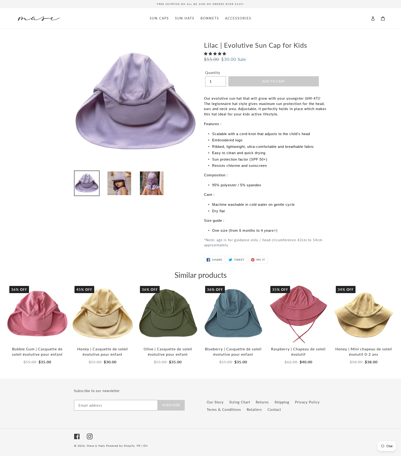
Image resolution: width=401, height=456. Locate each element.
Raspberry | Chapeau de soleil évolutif (298, 351)
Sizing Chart (239, 402)
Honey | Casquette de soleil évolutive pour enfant (102, 351)
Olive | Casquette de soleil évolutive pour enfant (168, 351)
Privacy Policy (307, 402)
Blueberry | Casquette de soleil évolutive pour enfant (233, 351)
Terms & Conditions (224, 409)
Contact (274, 409)
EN (145, 445)
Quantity (212, 72)
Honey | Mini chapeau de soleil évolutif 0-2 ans (363, 351)
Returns (262, 402)
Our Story (215, 402)
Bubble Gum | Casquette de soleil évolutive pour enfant (37, 351)
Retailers (254, 409)
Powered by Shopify (120, 445)
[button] (215, 53)
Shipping (282, 402)
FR (139, 445)
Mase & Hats (96, 445)
